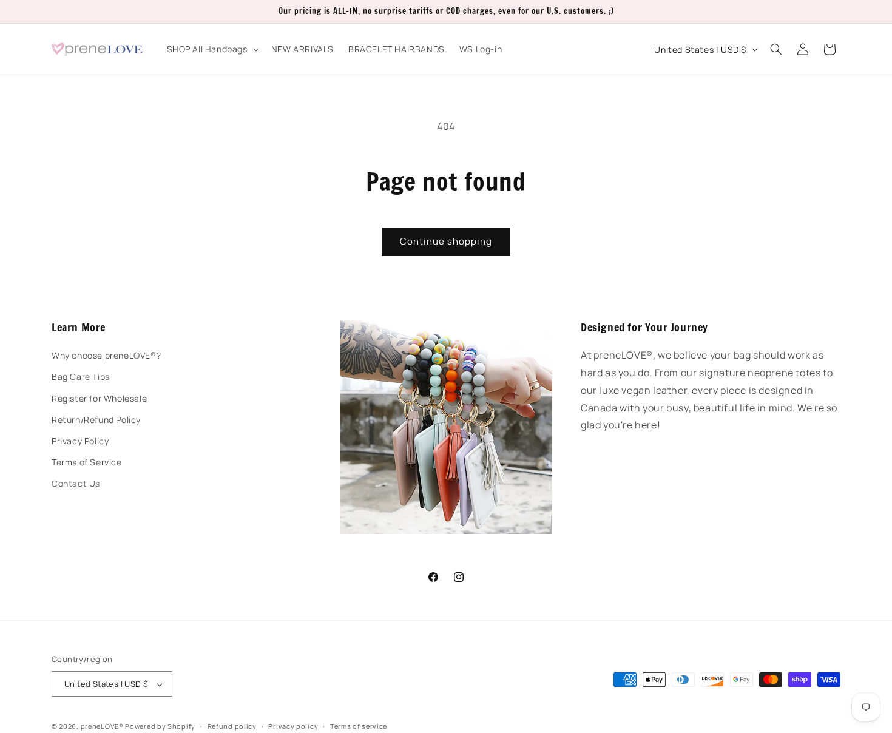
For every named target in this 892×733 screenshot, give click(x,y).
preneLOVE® (102, 726)
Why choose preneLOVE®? (106, 356)
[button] (212, 49)
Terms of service (358, 726)
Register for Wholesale (99, 398)
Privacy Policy (80, 441)
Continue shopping (446, 241)
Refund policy (232, 726)
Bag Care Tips (81, 377)
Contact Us (76, 484)
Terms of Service (87, 462)
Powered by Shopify (160, 726)
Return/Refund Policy (96, 419)
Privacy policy (293, 726)
